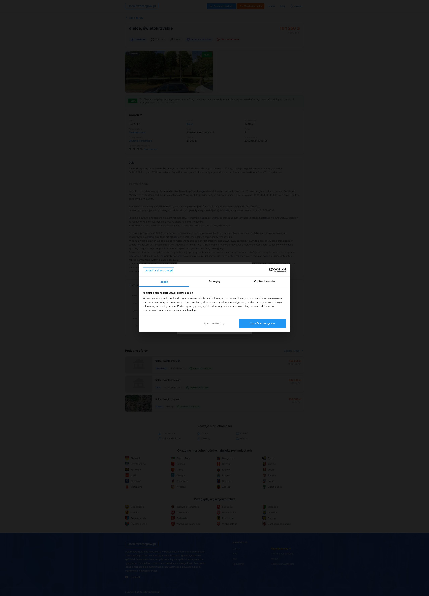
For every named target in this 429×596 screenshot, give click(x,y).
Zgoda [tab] (164, 281)
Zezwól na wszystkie (262, 323)
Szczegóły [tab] (214, 281)
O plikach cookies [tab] (264, 281)
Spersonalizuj (212, 323)
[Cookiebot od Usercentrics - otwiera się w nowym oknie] (271, 270)
